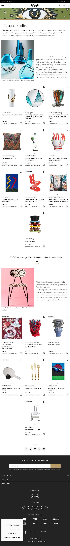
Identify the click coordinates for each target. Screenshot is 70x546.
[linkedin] (30, 449)
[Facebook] (26, 449)
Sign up (55, 466)
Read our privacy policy (56, 469)
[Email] (43, 449)
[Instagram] (24, 508)
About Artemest (6, 1)
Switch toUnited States (12, 538)
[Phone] (33, 496)
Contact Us (65, 1)
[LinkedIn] (37, 508)
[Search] (60, 5)
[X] (39, 449)
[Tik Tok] (33, 508)
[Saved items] (64, 5)
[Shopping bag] (67, 5)
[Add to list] (21, 87)
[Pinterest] (35, 449)
